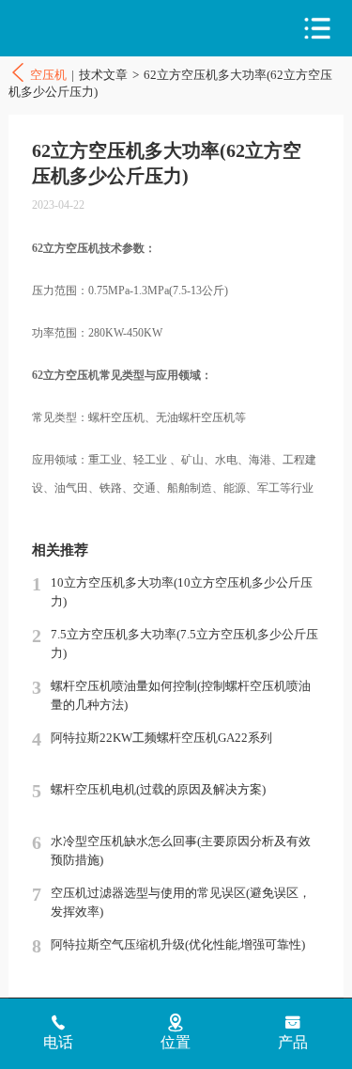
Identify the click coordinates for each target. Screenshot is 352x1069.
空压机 (90, 28)
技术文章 (103, 75)
